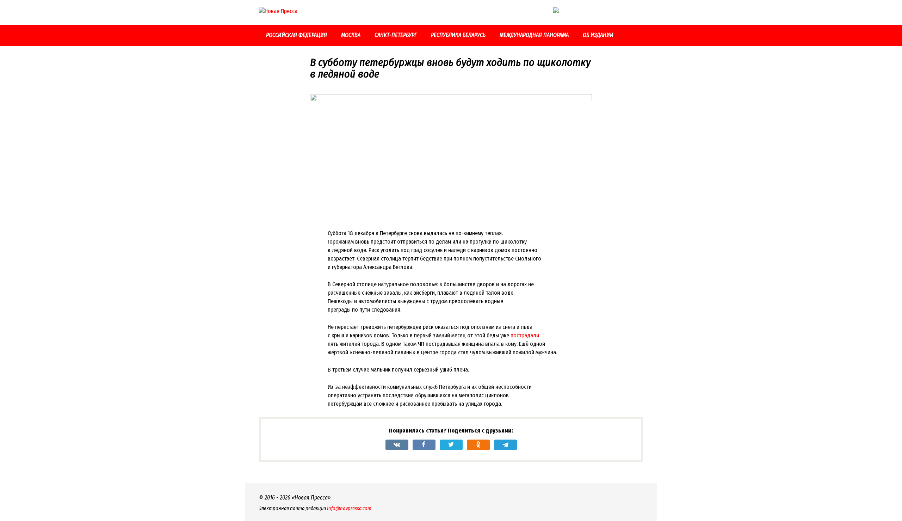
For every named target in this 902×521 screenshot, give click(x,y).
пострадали (525, 335)
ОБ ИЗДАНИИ (598, 35)
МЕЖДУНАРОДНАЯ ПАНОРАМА (534, 35)
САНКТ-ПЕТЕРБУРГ (396, 35)
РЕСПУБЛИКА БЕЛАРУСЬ (458, 35)
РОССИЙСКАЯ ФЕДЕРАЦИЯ (296, 35)
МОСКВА (350, 35)
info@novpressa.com (349, 508)
